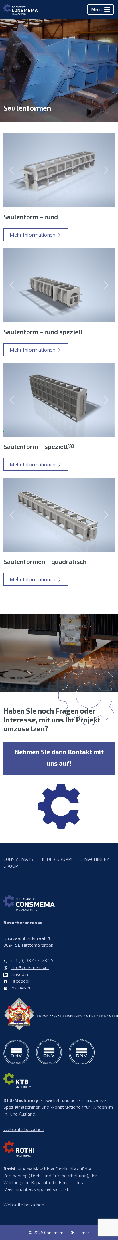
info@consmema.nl (30, 967)
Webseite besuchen (23, 1129)
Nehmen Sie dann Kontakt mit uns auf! (59, 757)
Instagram (21, 987)
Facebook (21, 980)
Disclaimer (79, 1232)
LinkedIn (19, 974)
